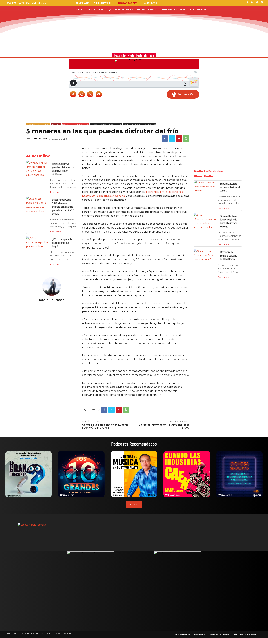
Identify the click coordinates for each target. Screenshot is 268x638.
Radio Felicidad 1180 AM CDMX (106, 124)
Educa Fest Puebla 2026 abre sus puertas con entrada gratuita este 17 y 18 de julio (63, 206)
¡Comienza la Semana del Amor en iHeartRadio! (229, 255)
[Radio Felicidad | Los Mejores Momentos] (24, 18)
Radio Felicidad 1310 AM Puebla (139, 124)
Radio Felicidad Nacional (75, 124)
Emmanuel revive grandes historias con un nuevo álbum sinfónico (63, 169)
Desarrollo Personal (38, 124)
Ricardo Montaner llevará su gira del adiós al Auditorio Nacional (229, 221)
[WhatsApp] (186, 138)
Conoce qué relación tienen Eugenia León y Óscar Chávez (105, 426)
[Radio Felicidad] (51, 286)
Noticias (56, 124)
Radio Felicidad (39, 138)
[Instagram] (81, 94)
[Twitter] (90, 94)
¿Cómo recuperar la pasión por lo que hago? (62, 243)
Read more (55, 192)
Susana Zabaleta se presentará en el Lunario (230, 187)
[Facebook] (73, 94)
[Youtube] (98, 94)
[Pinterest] (179, 138)
